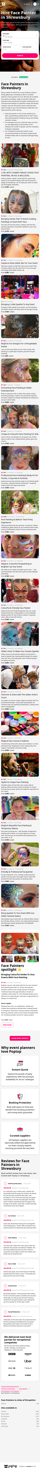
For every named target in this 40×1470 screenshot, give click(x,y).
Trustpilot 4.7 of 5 (27, 1466)
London (3, 1411)
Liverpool (4, 1419)
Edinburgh (4, 1426)
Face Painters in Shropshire (10, 1391)
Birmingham (5, 1416)
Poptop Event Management (10, 1386)
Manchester (5, 1414)
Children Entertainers (8, 1389)
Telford (3, 1404)
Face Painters (23, 1389)
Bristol (3, 1421)
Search (27, 4)
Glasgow (4, 1424)
